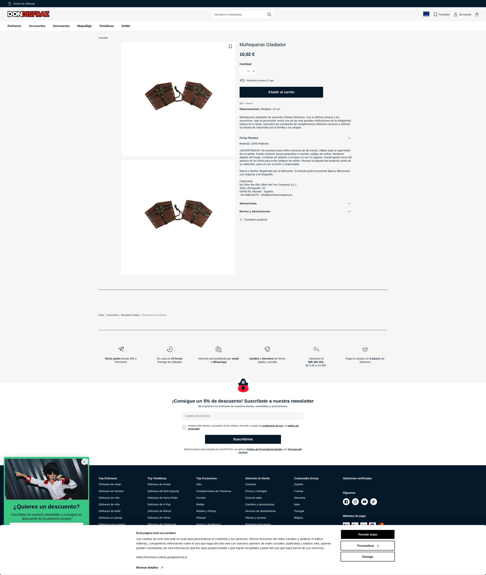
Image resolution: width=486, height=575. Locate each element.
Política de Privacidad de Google (264, 449)
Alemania (299, 497)
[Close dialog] (84, 461)
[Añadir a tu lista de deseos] (230, 46)
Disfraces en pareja (110, 517)
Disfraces (14, 26)
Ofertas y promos (255, 517)
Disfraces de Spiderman (162, 524)
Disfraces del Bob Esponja (163, 491)
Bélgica (298, 517)
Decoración (61, 26)
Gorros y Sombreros (208, 524)
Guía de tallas (253, 497)
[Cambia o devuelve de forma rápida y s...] (267, 358)
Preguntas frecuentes (258, 524)
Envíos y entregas (256, 491)
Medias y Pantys (206, 511)
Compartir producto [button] (255, 219)
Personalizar (365, 545)
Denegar (367, 556)
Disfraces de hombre (111, 491)
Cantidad (245, 64)
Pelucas (201, 517)
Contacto (250, 484)
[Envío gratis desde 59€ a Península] (121, 358)
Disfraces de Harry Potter (163, 497)
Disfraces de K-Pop (159, 504)
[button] (477, 14)
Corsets (201, 497)
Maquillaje (84, 26)
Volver (103, 38)
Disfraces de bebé (110, 511)
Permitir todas (367, 534)
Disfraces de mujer (110, 484)
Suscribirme (243, 439)
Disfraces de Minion (159, 511)
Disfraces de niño (109, 497)
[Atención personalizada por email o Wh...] (218, 358)
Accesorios (37, 26)
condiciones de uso (272, 425)
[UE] (426, 14)
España (298, 484)
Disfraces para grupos (112, 524)
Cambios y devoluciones (260, 504)
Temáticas (106, 26)
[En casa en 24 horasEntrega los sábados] (170, 358)
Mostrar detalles (147, 567)
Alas (198, 484)
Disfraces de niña (109, 504)
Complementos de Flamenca (213, 491)
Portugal (299, 511)
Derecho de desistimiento (260, 511)
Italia (297, 504)
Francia (298, 491)
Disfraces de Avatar (159, 484)
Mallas (200, 504)
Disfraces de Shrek (159, 517)
